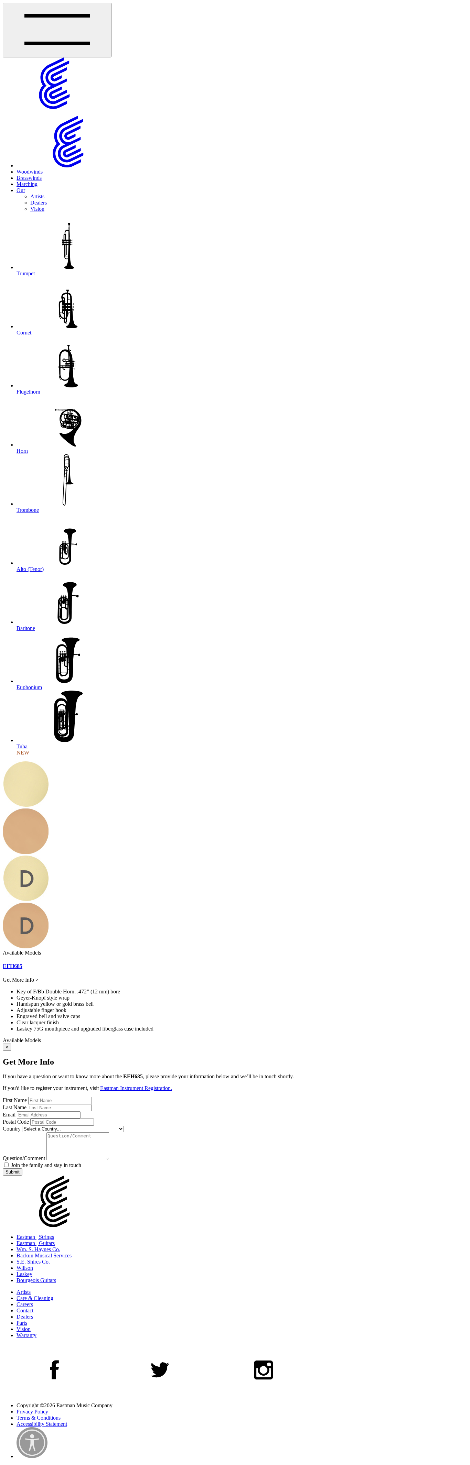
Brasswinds (29, 178)
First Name (15, 1100)
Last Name (14, 1107)
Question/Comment (24, 1158)
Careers (25, 1304)
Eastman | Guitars (36, 1243)
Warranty (26, 1335)
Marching (27, 184)
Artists (37, 196)
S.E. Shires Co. (33, 1262)
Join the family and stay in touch (45, 1165)
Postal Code (16, 1122)
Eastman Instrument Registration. (136, 1088)
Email (9, 1114)
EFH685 (12, 966)
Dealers (38, 203)
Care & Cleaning (35, 1298)
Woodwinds (30, 172)
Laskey (24, 1274)
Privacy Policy (32, 1411)
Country (12, 1129)
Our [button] (21, 190)
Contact (25, 1310)
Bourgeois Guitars (36, 1280)
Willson (25, 1268)
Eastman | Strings (35, 1237)
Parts (22, 1323)
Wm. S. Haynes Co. (38, 1249)
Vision (37, 209)
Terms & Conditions (39, 1418)
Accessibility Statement (42, 1424)
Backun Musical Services (44, 1255)
